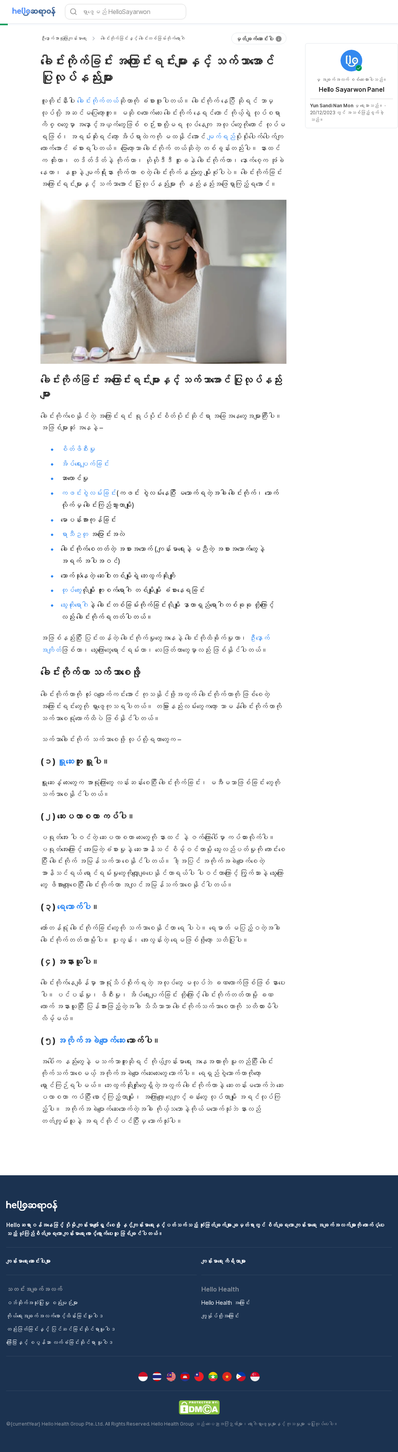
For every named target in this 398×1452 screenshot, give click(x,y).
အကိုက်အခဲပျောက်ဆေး (91, 1040)
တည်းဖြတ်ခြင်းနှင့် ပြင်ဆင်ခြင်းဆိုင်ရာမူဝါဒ (60, 1329)
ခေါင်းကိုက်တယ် (98, 101)
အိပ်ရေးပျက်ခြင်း (85, 464)
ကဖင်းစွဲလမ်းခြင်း (88, 493)
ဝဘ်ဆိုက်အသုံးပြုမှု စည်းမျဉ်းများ (42, 1302)
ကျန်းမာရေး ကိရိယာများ (223, 1261)
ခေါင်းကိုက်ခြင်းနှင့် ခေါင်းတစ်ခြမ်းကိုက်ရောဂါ (143, 38)
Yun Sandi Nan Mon (331, 105)
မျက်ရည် (221, 137)
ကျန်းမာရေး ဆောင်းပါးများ (28, 1261)
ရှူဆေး (65, 761)
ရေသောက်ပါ (74, 907)
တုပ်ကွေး (71, 590)
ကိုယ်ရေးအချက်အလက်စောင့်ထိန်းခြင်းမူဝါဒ (54, 1315)
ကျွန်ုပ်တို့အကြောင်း (220, 1315)
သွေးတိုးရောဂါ (74, 605)
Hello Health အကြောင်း (225, 1302)
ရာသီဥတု (74, 534)
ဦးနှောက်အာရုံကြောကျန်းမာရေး (63, 38)
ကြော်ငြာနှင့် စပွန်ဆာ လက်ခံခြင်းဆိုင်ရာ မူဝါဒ (59, 1342)
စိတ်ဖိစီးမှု (78, 449)
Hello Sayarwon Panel (351, 89)
